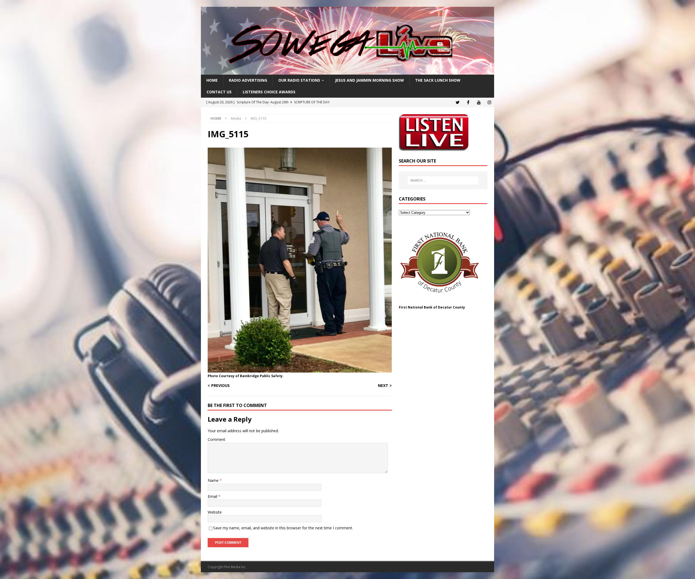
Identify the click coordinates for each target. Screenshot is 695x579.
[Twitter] (457, 102)
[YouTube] (479, 102)
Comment (216, 439)
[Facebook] (468, 102)
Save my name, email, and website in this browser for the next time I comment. (283, 527)
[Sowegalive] (347, 71)
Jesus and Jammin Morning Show (369, 80)
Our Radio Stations (299, 80)
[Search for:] (443, 180)
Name (214, 480)
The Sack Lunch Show (437, 80)
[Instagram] (489, 102)
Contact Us (219, 91)
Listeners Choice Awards (269, 91)
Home (212, 80)
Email (213, 496)
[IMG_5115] (300, 369)
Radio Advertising (248, 80)
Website (215, 512)
